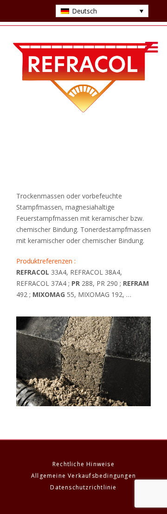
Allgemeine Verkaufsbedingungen (83, 476)
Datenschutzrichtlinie (83, 487)
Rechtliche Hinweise (83, 464)
